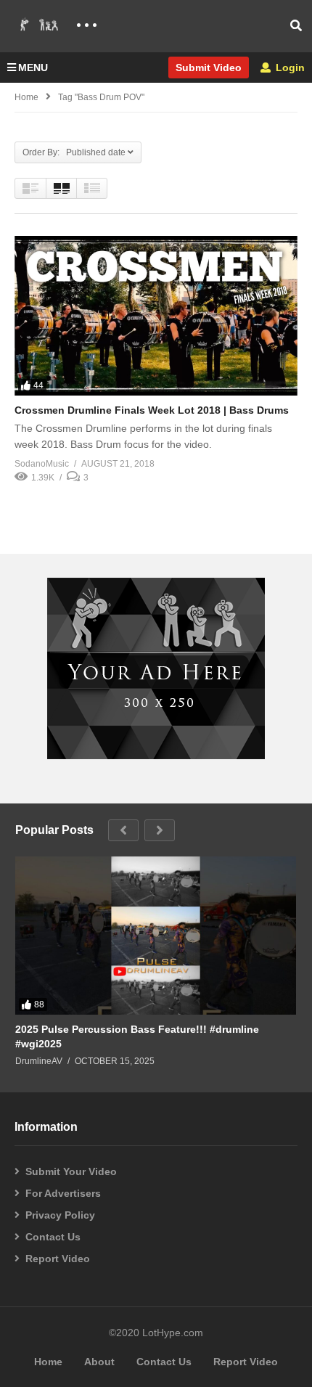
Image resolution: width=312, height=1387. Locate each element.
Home (26, 97)
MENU (33, 67)
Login (289, 67)
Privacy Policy (60, 1215)
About (99, 1361)
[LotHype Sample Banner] (156, 755)
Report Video (57, 1258)
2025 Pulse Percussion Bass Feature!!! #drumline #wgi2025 (137, 1036)
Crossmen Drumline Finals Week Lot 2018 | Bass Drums (152, 410)
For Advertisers (63, 1193)
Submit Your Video (71, 1171)
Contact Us (53, 1237)
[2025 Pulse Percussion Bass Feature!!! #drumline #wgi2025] (155, 935)
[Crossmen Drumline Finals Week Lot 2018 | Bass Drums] (156, 315)
